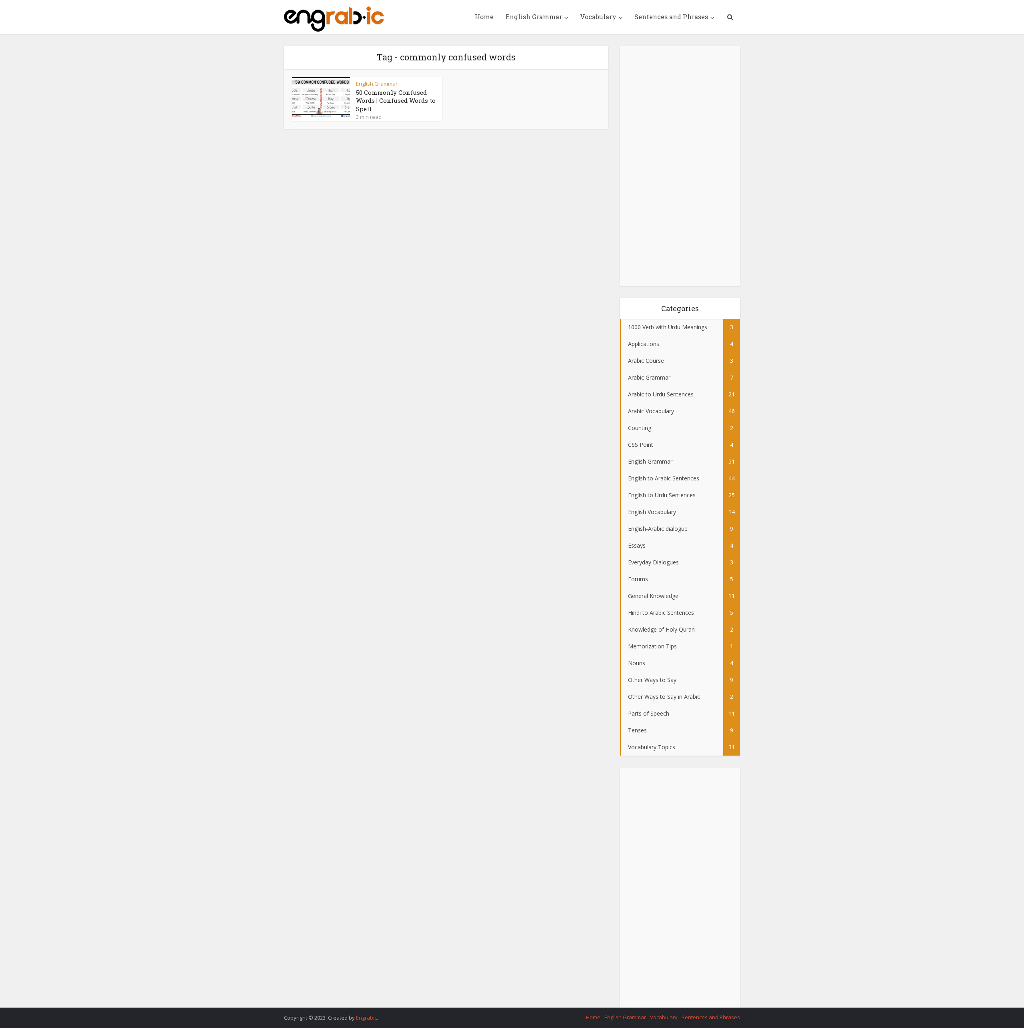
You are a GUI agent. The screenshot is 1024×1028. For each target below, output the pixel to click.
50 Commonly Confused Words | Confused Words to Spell (396, 100)
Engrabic (366, 1017)
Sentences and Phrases (671, 16)
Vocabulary (598, 16)
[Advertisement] (680, 166)
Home (484, 16)
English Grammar (534, 16)
